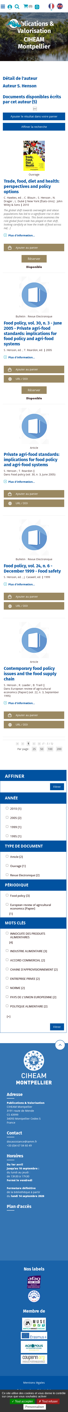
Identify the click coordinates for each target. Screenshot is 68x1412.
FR (49, 5)
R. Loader (25, 685)
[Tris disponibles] (35, 108)
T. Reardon (31, 350)
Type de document (24, 846)
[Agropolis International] (34, 1347)
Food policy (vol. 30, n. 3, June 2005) (33, 474)
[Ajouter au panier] (9, 248)
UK (58, 5)
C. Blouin (30, 197)
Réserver (34, 259)
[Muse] (34, 1324)
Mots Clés (15, 922)
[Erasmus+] (34, 1335)
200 (59, 749)
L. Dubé (19, 201)
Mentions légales (34, 1382)
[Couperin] (34, 1359)
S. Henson (44, 197)
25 (34, 749)
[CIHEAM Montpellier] (34, 1067)
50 (41, 749)
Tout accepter (23, 1401)
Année (11, 798)
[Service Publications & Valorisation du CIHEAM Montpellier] (14, 23)
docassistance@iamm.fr (22, 1141)
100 (50, 749)
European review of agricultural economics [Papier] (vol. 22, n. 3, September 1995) (31, 692)
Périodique (16, 885)
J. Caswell (30, 577)
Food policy (15, 323)
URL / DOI (22, 379)
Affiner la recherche (34, 127)
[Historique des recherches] (37, 6)
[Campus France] (34, 1296)
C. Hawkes (10, 197)
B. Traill (37, 685)
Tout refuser (49, 1401)
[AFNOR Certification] (34, 1282)
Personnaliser (34, 1406)
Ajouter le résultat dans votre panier (34, 116)
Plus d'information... (21, 235)
